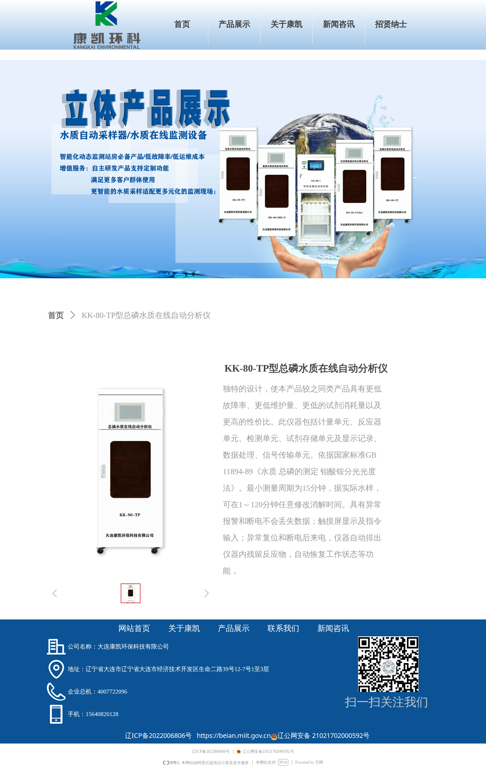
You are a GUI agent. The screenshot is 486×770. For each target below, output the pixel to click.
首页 (56, 315)
